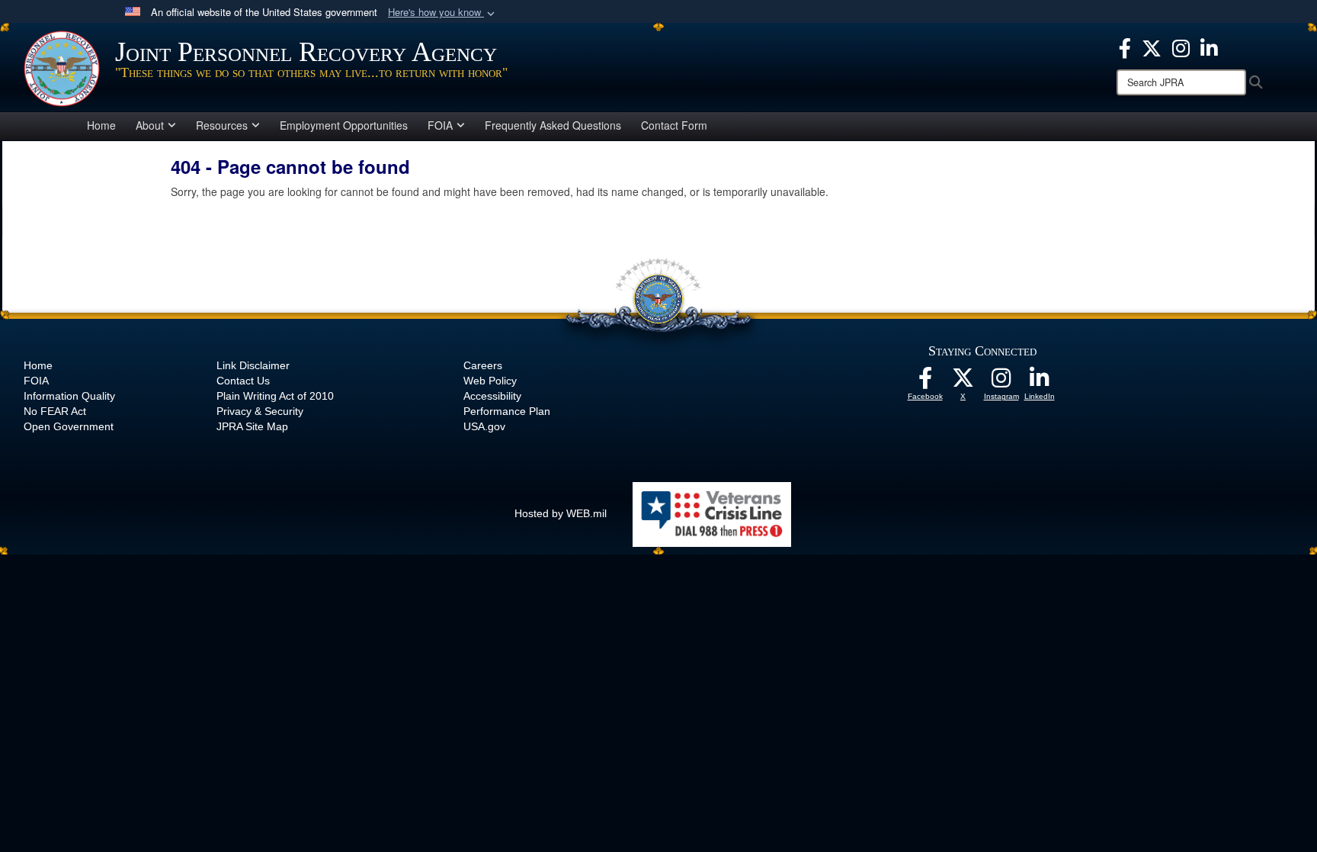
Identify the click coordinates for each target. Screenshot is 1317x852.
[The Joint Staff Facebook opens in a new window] (1125, 46)
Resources (222, 125)
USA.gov (484, 426)
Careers (482, 365)
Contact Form (674, 125)
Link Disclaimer (253, 365)
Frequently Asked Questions (553, 125)
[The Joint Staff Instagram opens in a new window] (1181, 46)
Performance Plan (506, 411)
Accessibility (492, 396)
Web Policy (490, 381)
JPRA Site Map (252, 426)
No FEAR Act (55, 411)
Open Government (69, 426)
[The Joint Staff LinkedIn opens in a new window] (1209, 46)
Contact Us (243, 381)
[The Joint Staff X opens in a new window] (1152, 46)
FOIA (440, 125)
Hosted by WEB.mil (560, 513)
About (150, 125)
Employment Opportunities (344, 125)
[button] (443, 13)
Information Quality (69, 396)
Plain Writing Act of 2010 (275, 396)
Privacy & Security (259, 411)
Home (101, 125)
